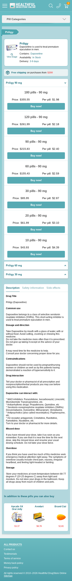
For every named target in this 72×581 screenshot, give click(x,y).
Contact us (9, 549)
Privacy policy (11, 567)
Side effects (53, 287)
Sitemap (8, 576)
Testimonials (10, 554)
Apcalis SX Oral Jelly (17, 508)
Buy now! (36, 106)
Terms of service (12, 558)
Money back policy (13, 563)
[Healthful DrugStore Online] (23, 6)
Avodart (39, 506)
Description (13, 287)
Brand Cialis (61, 506)
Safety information (33, 287)
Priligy (24, 43)
